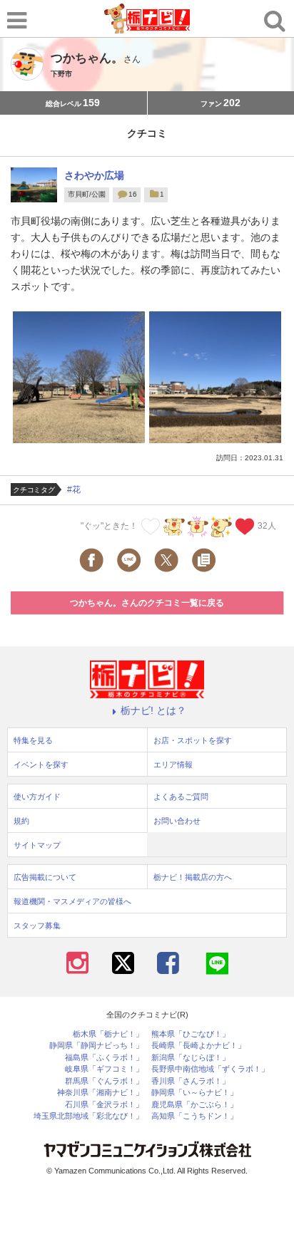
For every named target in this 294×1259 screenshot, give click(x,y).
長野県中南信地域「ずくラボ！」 (210, 1069)
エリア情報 (173, 764)
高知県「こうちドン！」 (194, 1116)
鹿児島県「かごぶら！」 (194, 1105)
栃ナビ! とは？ (153, 710)
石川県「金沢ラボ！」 (104, 1105)
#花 (74, 489)
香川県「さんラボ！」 (190, 1081)
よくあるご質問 (180, 796)
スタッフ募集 (37, 925)
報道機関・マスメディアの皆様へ (72, 901)
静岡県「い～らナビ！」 (194, 1093)
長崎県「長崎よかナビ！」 (198, 1046)
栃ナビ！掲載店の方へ (192, 877)
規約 (21, 821)
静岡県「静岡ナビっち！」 (96, 1046)
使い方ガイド (37, 796)
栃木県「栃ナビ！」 (108, 1034)
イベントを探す (41, 764)
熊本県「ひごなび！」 (190, 1034)
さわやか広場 (94, 175)
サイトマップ (37, 845)
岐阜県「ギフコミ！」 (104, 1069)
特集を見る (33, 740)
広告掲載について (45, 877)
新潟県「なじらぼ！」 (190, 1058)
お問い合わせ (177, 821)
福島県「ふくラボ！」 (104, 1058)
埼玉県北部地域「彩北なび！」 (88, 1116)
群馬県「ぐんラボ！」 (104, 1081)
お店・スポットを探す (192, 740)
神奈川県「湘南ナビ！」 (100, 1093)
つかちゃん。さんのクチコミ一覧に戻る (147, 603)
